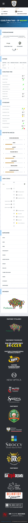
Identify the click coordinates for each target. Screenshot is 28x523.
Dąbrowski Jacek (5, 98)
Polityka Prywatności (6, 521)
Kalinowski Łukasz (5, 115)
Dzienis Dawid (5, 75)
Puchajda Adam (5, 127)
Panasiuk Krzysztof (5, 123)
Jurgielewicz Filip (5, 112)
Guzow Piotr (4, 82)
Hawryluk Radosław (6, 84)
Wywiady (4, 281)
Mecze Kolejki (5, 259)
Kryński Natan (5, 79)
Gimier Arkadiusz (5, 109)
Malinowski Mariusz (6, 89)
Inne (3, 242)
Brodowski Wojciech (6, 106)
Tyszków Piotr (5, 96)
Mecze (3, 255)
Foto (3, 237)
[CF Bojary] (20, 43)
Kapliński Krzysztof (5, 118)
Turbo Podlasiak (6, 272)
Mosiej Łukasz (5, 91)
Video (3, 276)
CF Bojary (4, 67)
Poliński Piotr (4, 93)
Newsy (4, 263)
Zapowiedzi (5, 285)
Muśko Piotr (4, 120)
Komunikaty (5, 250)
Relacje (4, 268)
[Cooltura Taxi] (8, 43)
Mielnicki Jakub (5, 86)
